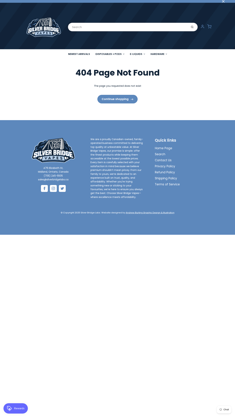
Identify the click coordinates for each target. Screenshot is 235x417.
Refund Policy (165, 172)
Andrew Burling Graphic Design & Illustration (150, 212)
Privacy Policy (165, 166)
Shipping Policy (166, 178)
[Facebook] (44, 188)
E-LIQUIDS (136, 54)
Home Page (163, 148)
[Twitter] (62, 188)
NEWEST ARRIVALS (79, 54)
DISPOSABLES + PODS (108, 54)
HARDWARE (157, 54)
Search (160, 154)
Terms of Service (167, 184)
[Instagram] (53, 188)
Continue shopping (115, 99)
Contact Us (163, 160)
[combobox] (128, 27)
